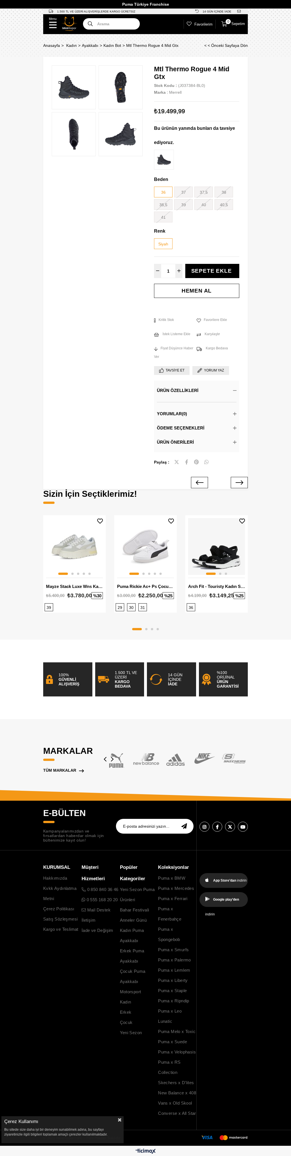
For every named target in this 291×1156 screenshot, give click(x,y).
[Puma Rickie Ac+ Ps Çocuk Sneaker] (145, 546)
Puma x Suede (172, 1041)
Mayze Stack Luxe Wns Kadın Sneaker (74, 586)
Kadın (125, 1001)
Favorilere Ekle (100, 521)
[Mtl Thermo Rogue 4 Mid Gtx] (164, 160)
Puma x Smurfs (173, 949)
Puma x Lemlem (174, 970)
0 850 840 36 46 (102, 889)
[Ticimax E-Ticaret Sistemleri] (146, 1152)
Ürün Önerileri (175, 442)
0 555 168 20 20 (101, 899)
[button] (63, 574)
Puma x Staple (172, 990)
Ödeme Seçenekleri (180, 427)
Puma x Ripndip (173, 1000)
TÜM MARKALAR (59, 770)
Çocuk (126, 1022)
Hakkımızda (55, 878)
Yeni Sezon (131, 1032)
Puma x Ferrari (173, 898)
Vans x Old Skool (175, 1103)
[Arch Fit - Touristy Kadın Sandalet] (216, 546)
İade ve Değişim (97, 930)
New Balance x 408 (177, 1092)
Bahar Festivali (134, 909)
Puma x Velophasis (177, 1051)
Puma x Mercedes (176, 888)
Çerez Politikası (58, 908)
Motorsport (130, 991)
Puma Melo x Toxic (177, 1031)
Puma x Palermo (174, 959)
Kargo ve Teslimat (60, 929)
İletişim (88, 920)
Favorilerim (203, 24)
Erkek (126, 1012)
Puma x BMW (171, 878)
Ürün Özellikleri (177, 390)
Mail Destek (98, 909)
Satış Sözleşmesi (60, 919)
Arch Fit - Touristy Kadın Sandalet (216, 586)
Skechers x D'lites (176, 1082)
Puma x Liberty (173, 980)
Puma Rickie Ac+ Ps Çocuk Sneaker (145, 586)
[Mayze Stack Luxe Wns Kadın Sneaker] (74, 546)
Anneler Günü (133, 920)
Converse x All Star (177, 1113)
